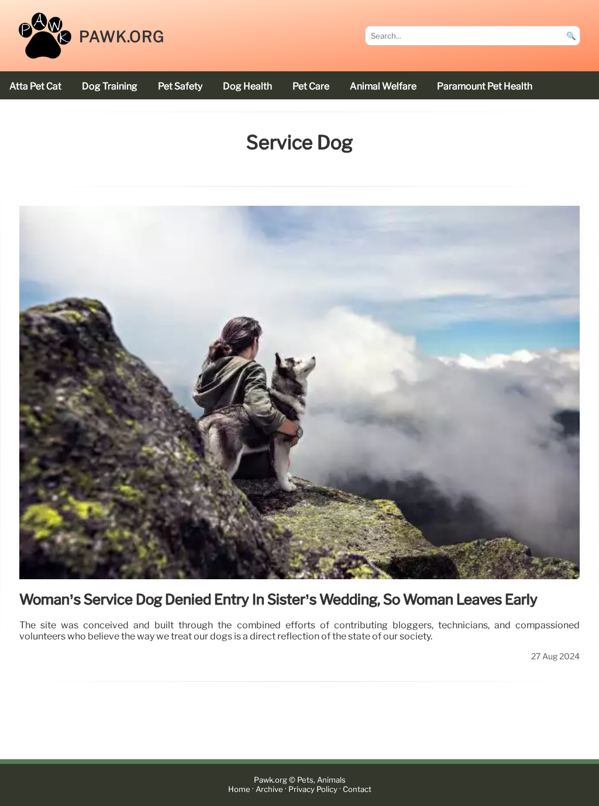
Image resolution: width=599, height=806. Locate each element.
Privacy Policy (313, 790)
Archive (269, 790)
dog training (109, 86)
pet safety (180, 86)
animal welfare (383, 86)
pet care (310, 86)
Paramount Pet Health (484, 86)
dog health (247, 86)
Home (239, 790)
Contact (357, 790)
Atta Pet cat (35, 86)
